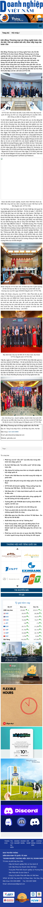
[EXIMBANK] (32, 560)
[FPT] (32, 571)
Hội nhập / (16, 33)
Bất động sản (33, 843)
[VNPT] (11, 560)
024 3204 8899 (13, 432)
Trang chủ (5, 33)
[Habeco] (32, 583)
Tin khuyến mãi (21, 590)
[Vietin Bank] (11, 583)
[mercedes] (11, 571)
